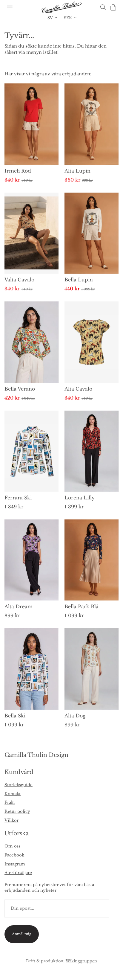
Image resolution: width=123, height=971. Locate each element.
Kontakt (12, 793)
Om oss (12, 846)
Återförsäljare (18, 872)
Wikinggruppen (81, 960)
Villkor (11, 820)
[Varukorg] (113, 7)
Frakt (9, 802)
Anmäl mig (21, 934)
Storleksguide (18, 784)
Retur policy (17, 811)
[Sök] (103, 7)
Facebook (14, 855)
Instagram (14, 864)
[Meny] (9, 7)
